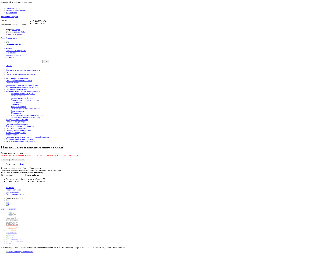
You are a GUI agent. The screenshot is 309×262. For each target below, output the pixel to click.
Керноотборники (18, 96)
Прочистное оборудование (17, 124)
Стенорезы (15, 104)
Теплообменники (13, 135)
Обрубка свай (16, 102)
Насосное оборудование (16, 128)
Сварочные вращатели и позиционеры (22, 85)
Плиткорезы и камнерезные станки (20, 74)
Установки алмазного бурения (23, 94)
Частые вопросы (12, 192)
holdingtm (16, 30)
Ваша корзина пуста (15, 44)
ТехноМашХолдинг (9, 17)
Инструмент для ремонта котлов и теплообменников (27, 137)
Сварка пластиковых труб (16, 89)
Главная (9, 66)
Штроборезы (16, 113)
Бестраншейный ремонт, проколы (20, 139)
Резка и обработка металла (17, 78)
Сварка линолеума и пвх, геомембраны (22, 87)
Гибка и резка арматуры (15, 122)
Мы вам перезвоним (14, 34)
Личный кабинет (13, 8)
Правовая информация (15, 194)
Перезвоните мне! (13, 190)
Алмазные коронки (18, 107)
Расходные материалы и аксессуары (20, 141)
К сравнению (11, 13)
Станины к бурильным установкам (25, 100)
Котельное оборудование (16, 133)
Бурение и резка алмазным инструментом (23, 70)
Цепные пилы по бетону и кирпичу (25, 117)
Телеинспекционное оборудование (20, 126)
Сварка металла (12, 83)
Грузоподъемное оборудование (18, 130)
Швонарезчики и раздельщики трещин (27, 115)
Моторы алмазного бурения (22, 98)
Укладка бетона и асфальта (17, 120)
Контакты (10, 188)
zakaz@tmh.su (20, 32)
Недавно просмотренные (16, 10)
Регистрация (11, 38)
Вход (3, 38)
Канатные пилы (17, 111)
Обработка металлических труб (19, 81)
